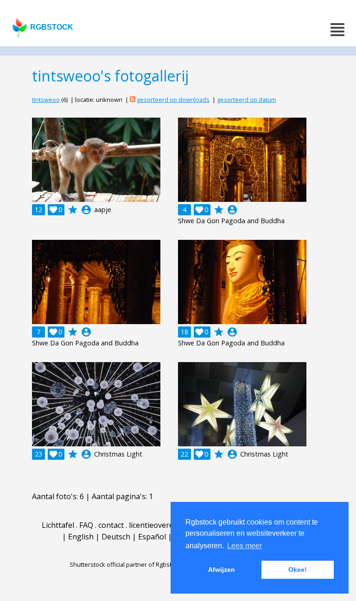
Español (152, 537)
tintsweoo (46, 99)
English (81, 537)
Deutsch (116, 537)
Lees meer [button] (244, 546)
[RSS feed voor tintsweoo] (132, 99)
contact (111, 525)
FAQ (86, 525)
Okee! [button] (297, 569)
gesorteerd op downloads (173, 99)
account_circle (86, 209)
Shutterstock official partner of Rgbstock (125, 564)
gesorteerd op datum (246, 99)
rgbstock (51, 27)
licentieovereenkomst (166, 525)
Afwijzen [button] (221, 569)
